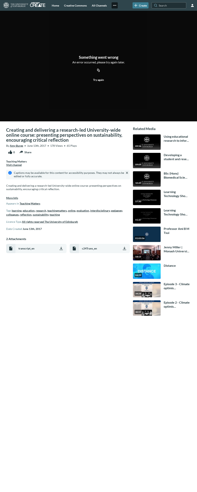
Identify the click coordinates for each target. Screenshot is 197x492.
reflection (26, 214)
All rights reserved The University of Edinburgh (50, 221)
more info (12, 198)
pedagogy (116, 210)
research (41, 210)
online (71, 210)
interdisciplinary (100, 210)
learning (17, 210)
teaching (55, 214)
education (29, 210)
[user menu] (192, 5)
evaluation (83, 210)
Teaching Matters (30, 203)
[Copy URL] (98, 70)
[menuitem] (55, 5)
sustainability (40, 214)
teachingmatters (57, 210)
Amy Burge (16, 145)
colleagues (12, 214)
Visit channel (14, 164)
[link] (141, 5)
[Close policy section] (127, 173)
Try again (98, 79)
